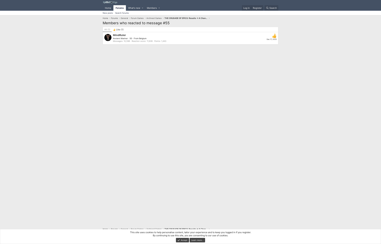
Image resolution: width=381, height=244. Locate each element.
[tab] (118, 29)
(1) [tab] (107, 29)
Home (108, 8)
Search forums (122, 13)
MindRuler (119, 35)
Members (152, 8)
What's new (134, 8)
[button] (142, 8)
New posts (108, 13)
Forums (120, 8)
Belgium (142, 38)
